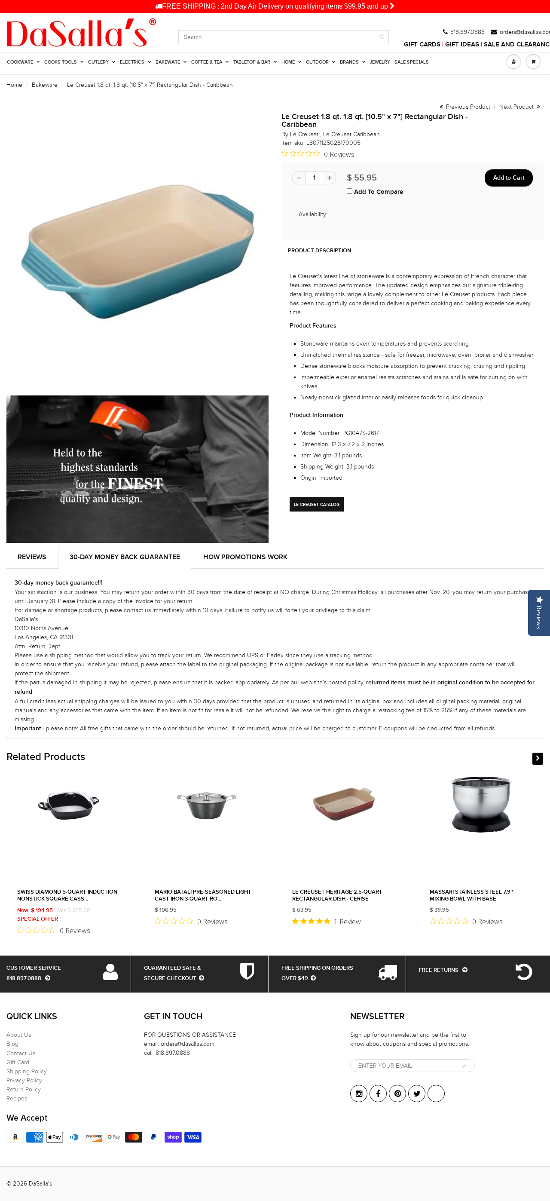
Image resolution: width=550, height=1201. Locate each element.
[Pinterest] (397, 1093)
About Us (18, 1035)
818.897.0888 (467, 32)
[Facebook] (378, 1093)
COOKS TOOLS (60, 62)
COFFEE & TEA (206, 62)
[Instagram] (358, 1093)
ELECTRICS (132, 62)
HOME (288, 62)
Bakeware (45, 85)
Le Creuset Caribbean (351, 134)
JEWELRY (380, 62)
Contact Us (20, 1053)
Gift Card (17, 1062)
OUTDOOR (317, 62)
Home (14, 85)
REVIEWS (32, 557)
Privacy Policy (24, 1080)
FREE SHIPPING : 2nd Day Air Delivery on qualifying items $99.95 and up (276, 6)
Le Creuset (305, 134)
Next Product (517, 106)
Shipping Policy (26, 1071)
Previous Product (467, 106)
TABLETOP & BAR (251, 62)
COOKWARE (20, 62)
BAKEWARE (168, 62)
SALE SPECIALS (411, 62)
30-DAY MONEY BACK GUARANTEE (125, 557)
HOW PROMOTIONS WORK (245, 557)
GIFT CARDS (422, 44)
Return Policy (23, 1089)
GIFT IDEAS (462, 44)
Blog (12, 1044)
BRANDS (349, 62)
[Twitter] (416, 1093)
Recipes (16, 1098)
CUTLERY (98, 62)
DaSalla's (40, 1183)
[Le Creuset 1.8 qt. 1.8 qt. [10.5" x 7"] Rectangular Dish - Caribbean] (137, 246)
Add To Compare (377, 192)
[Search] (382, 37)
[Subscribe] (464, 1066)
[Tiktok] (436, 1093)
